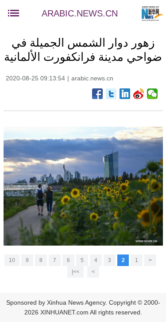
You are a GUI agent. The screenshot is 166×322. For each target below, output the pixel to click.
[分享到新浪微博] (138, 93)
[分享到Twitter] (111, 93)
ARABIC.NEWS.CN (80, 13)
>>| (75, 272)
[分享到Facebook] (97, 93)
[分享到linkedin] (125, 93)
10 (12, 260)
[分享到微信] (152, 93)
